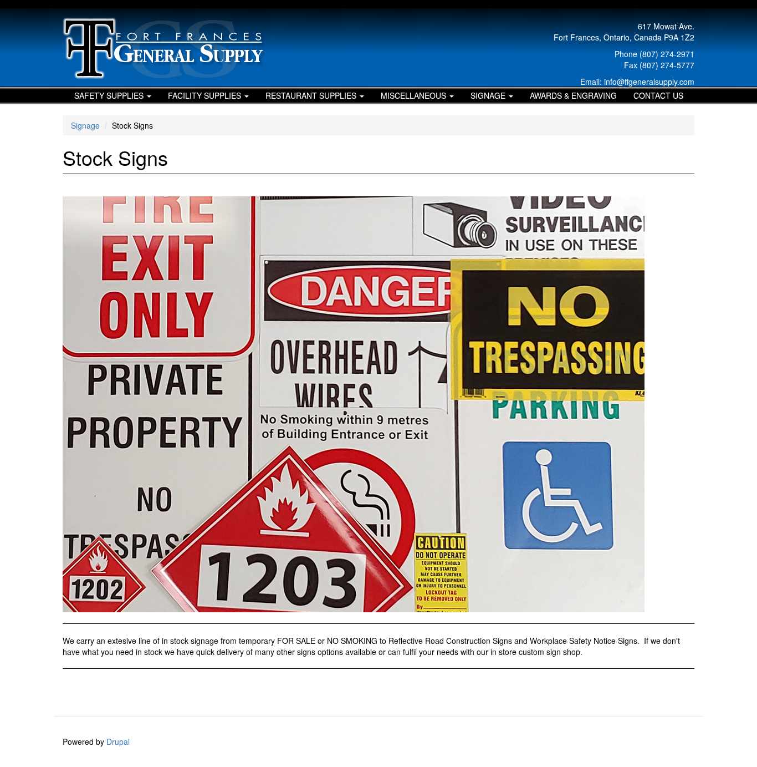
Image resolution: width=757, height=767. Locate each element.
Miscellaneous (414, 95)
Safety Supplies (110, 95)
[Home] (169, 48)
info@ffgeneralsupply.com (649, 81)
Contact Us (658, 95)
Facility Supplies (205, 95)
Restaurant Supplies (312, 95)
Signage (489, 95)
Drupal (118, 741)
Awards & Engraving (573, 95)
